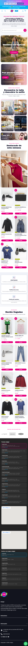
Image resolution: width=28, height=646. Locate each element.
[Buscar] (5, 10)
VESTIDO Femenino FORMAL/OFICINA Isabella (7, 336)
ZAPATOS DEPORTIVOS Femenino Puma (6, 208)
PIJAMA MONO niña (19, 335)
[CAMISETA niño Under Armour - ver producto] (7, 251)
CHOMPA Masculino (19, 390)
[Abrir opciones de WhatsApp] (26, 644)
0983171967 (6, 497)
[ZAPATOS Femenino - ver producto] (7, 380)
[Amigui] (12, 11)
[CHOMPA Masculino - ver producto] (20, 380)
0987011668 (6, 469)
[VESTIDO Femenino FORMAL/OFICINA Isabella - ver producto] (7, 325)
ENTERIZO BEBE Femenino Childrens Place (20, 235)
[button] (25, 10)
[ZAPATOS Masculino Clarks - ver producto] (20, 251)
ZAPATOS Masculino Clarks (18, 261)
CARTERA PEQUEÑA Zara (20, 207)
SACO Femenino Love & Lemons (5, 417)
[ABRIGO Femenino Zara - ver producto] (7, 224)
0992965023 (6, 503)
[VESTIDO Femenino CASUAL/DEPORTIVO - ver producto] (20, 406)
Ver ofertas (22, 78)
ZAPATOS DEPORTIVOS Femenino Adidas (6, 363)
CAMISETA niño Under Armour (4, 261)
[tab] (12, 60)
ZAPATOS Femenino (5, 390)
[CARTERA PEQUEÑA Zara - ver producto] (20, 197)
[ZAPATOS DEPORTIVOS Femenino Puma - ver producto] (7, 197)
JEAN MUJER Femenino (20, 363)
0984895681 (6, 492)
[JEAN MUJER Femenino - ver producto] (20, 353)
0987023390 (6, 452)
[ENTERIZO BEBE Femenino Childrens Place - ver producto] (20, 224)
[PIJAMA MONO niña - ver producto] (20, 325)
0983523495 (6, 486)
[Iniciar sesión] (22, 10)
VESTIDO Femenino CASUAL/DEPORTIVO (19, 417)
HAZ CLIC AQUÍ (20, 3)
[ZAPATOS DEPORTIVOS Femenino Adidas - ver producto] (7, 353)
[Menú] (2, 10)
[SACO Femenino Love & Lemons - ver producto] (7, 406)
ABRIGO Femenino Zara (6, 234)
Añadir (7, 213)
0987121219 (6, 458)
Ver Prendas (14, 52)
